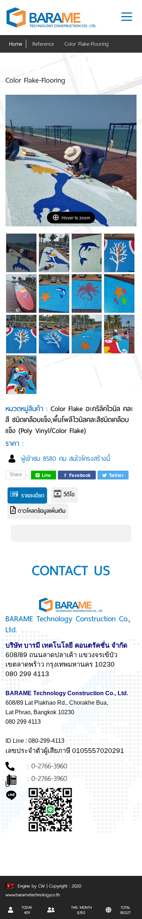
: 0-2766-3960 (47, 766)
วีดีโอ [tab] (68, 494)
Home (15, 43)
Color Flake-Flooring (86, 44)
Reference (43, 44)
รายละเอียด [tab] (31, 495)
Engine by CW (30, 886)
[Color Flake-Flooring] (21, 257)
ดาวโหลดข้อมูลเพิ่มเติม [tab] (41, 511)
